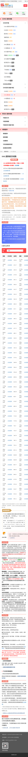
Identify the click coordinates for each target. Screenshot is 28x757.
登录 (26, 1)
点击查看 (17, 165)
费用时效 (6, 151)
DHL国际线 (13, 151)
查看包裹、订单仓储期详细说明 (11, 727)
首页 (1, 151)
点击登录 (10, 260)
